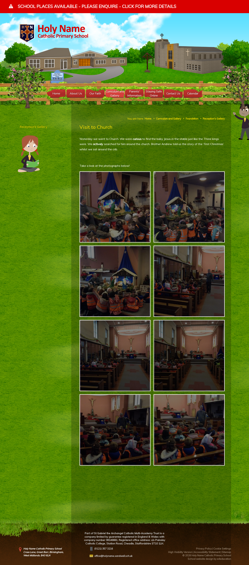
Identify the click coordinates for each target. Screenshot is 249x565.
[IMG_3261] (189, 207)
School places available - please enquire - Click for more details (97, 6)
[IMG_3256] (115, 430)
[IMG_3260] (115, 281)
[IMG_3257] (189, 355)
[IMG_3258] (115, 355)
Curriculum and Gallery (168, 118)
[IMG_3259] (189, 281)
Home (148, 118)
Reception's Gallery (214, 118)
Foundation (192, 118)
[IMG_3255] (189, 430)
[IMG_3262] (115, 207)
